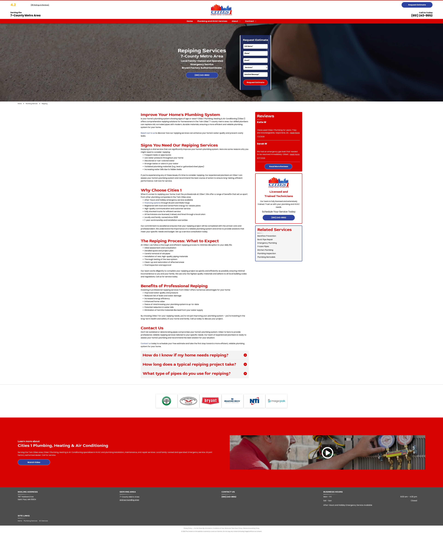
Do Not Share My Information (203, 528)
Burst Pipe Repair (265, 239)
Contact (144, 343)
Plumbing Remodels (266, 257)
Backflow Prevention (266, 236)
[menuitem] (189, 21)
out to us (151, 133)
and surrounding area (129, 500)
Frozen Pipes (263, 246)
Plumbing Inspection (266, 253)
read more (295, 132)
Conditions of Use (218, 528)
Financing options (152, 202)
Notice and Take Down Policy (233, 528)
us (150, 343)
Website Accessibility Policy (251, 528)
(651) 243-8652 (422, 15)
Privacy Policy (188, 528)
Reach (144, 133)
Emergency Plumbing (267, 243)
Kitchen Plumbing (265, 250)
